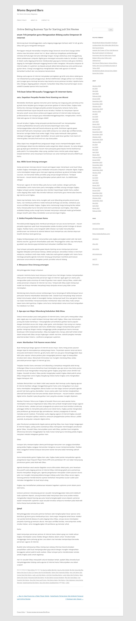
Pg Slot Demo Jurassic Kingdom (54, 578)
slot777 (94, 259)
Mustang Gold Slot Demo (36, 578)
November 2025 (97, 104)
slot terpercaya (97, 254)
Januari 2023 (96, 190)
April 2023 (95, 183)
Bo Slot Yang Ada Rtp (76, 570)
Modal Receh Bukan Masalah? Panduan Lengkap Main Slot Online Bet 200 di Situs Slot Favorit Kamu (105, 45)
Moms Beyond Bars (30, 10)
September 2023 (97, 170)
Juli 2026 (95, 88)
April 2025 (95, 122)
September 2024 (97, 139)
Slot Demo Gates (52, 580)
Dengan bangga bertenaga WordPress (38, 612)
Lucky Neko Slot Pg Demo (71, 575)
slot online (95, 249)
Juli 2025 (95, 114)
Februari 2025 (96, 127)
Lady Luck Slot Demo (39, 575)
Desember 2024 (97, 132)
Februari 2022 (96, 211)
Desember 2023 (97, 162)
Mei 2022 (95, 203)
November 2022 (97, 195)
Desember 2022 (97, 193)
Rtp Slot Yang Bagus (71, 578)
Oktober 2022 (96, 198)
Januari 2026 (96, 99)
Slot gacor (95, 264)
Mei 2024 (95, 150)
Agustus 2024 (96, 142)
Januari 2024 (96, 160)
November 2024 (97, 134)
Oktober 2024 (96, 137)
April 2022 (95, 206)
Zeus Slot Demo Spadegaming (49, 583)
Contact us (45, 20)
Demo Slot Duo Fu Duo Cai (25, 572)
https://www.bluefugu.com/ (101, 234)
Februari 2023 (96, 188)
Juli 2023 (95, 175)
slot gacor (95, 239)
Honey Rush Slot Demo (24, 575)
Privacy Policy (22, 20)
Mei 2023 (95, 180)
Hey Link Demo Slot (76, 572)
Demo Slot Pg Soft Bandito (42, 572)
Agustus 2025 (96, 111)
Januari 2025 (96, 129)
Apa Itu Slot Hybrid (63, 570)
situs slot (95, 244)
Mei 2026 (95, 91)
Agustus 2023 (96, 173)
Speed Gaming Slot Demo (31, 583)
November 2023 (97, 165)
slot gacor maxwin (98, 229)
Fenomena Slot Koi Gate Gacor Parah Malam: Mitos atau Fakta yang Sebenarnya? (104, 57)
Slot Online (31, 570)
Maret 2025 (96, 124)
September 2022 (97, 201)
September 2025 (97, 109)
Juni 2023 (95, 178)
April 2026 (95, 94)
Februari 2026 (96, 96)
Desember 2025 (97, 101)
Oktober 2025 (96, 106)
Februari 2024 (96, 157)
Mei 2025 (95, 119)
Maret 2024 (96, 155)
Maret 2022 (96, 208)
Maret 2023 (96, 185)
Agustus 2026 (96, 86)
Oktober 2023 (96, 167)
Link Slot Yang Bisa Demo (54, 575)
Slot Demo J (62, 580)
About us (34, 20)
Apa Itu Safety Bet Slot (50, 570)
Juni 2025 (95, 117)
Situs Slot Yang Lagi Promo (38, 580)
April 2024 (95, 152)
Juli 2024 (95, 145)
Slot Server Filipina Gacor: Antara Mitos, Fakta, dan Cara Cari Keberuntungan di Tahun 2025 (104, 65)
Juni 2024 (95, 147)
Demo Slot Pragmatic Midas (60, 572)
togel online (96, 224)
